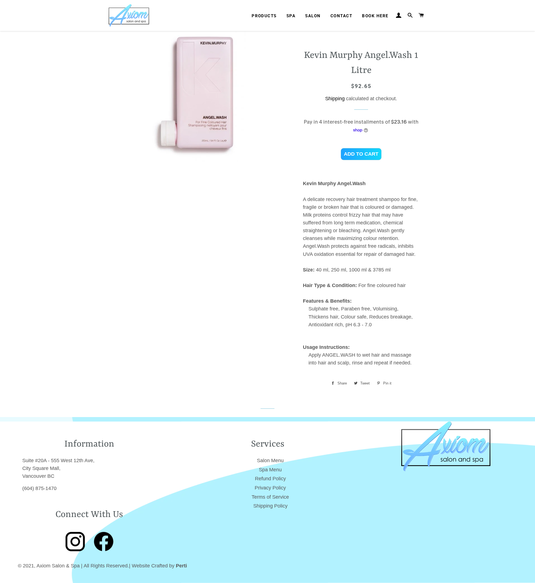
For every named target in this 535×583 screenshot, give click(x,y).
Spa (290, 15)
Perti (181, 566)
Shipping (335, 98)
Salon (312, 15)
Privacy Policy (270, 488)
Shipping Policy (270, 506)
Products (264, 15)
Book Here (375, 15)
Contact (341, 15)
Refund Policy (270, 478)
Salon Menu (270, 460)
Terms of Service (270, 497)
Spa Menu (270, 469)
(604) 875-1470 (39, 488)
